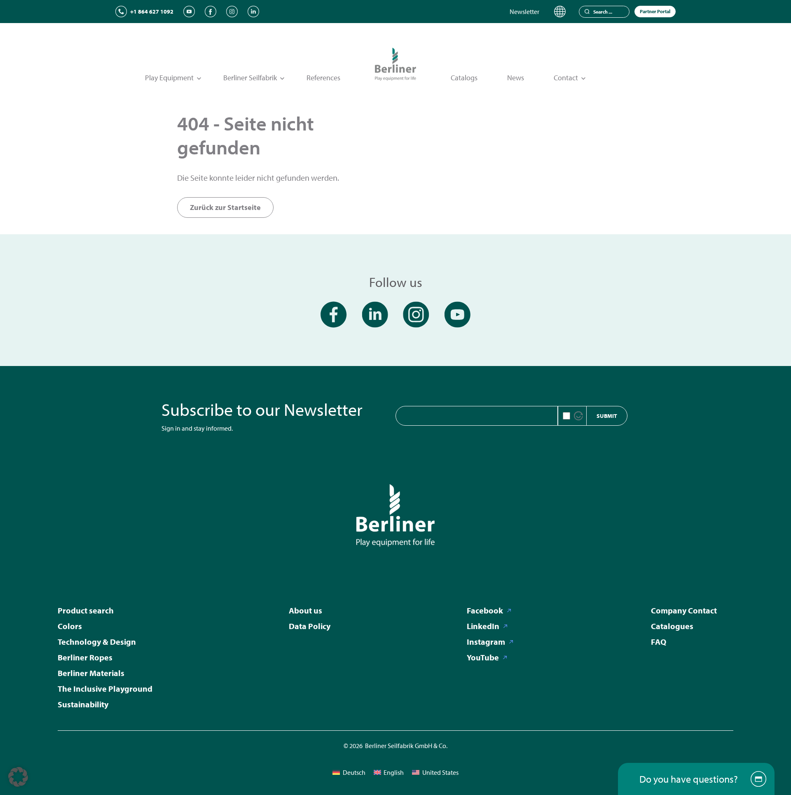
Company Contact (684, 610)
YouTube (483, 657)
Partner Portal (655, 11)
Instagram (486, 641)
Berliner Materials (91, 673)
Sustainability (83, 704)
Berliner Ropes (85, 657)
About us (305, 610)
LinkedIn (483, 626)
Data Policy (309, 626)
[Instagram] (232, 11)
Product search (86, 610)
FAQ (658, 641)
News (515, 77)
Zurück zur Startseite (225, 207)
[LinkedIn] (253, 11)
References (323, 77)
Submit (607, 416)
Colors (70, 626)
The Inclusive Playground (105, 688)
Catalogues (672, 626)
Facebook (485, 610)
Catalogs (464, 77)
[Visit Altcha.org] (578, 415)
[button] (18, 777)
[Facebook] (210, 11)
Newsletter (524, 11)
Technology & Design (97, 641)
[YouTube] (189, 11)
